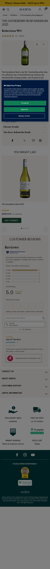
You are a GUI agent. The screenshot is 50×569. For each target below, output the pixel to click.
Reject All (24, 109)
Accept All (25, 103)
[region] (25, 101)
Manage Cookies (24, 116)
